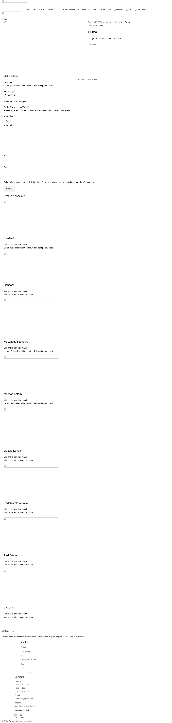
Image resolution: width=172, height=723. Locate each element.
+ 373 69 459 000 (21, 685)
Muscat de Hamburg (16, 341)
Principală (92, 22)
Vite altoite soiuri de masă (111, 22)
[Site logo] (14, 4)
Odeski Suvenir (13, 450)
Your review (10, 125)
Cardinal (9, 238)
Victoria (8, 607)
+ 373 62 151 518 (21, 691)
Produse (24, 656)
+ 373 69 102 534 (21, 688)
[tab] (79, 79)
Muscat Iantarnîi (13, 394)
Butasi (12, 721)
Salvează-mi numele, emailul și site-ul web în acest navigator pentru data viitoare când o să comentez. (49, 182)
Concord (9, 285)
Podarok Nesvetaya (16, 503)
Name (7, 156)
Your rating (9, 116)
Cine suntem (26, 651)
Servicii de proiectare (29, 660)
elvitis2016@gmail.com (23, 699)
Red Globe (10, 555)
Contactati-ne (26, 672)
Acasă (23, 647)
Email (7, 167)
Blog (22, 664)
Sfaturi (23, 668)
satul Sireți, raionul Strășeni (25, 706)
